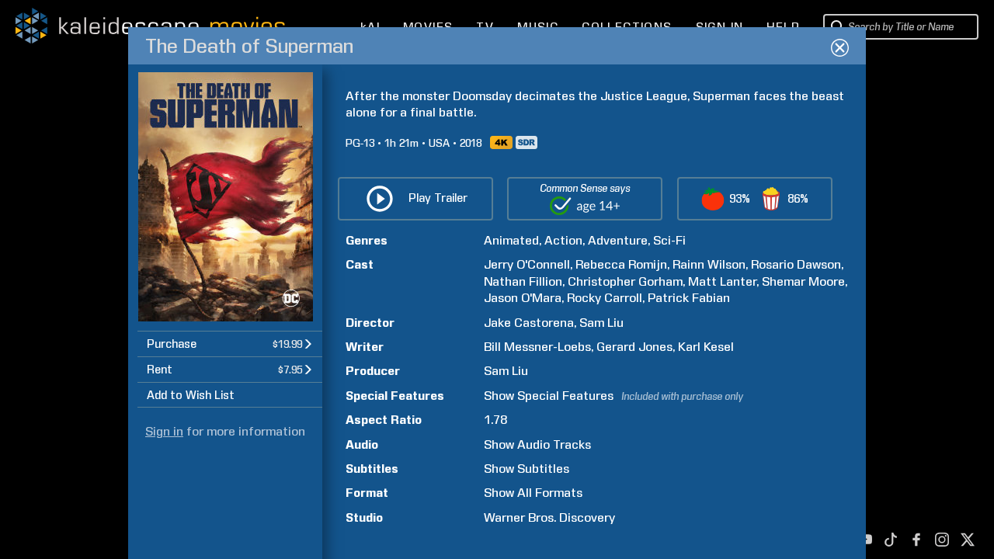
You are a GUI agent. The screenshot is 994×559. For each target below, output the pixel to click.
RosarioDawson (796, 264)
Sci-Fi (669, 240)
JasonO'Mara (522, 297)
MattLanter (722, 281)
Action (563, 240)
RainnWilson (709, 264)
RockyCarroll (604, 297)
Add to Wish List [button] (191, 395)
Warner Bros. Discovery (549, 517)
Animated (511, 240)
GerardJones (634, 346)
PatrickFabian (689, 297)
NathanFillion (523, 281)
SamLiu (601, 322)
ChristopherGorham (625, 281)
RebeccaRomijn (621, 264)
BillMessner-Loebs (537, 346)
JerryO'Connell (527, 264)
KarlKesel (706, 346)
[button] (229, 343)
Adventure (618, 240)
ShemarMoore (803, 281)
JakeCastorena (529, 322)
